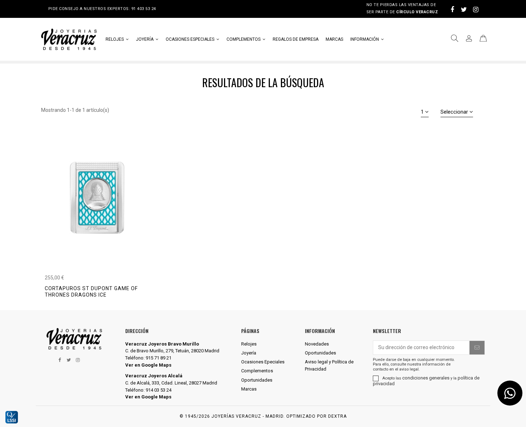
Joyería (248, 353)
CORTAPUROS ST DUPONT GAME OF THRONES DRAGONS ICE (91, 292)
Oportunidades (256, 380)
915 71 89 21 (158, 358)
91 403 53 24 (143, 8)
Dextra (337, 416)
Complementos (257, 370)
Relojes (249, 344)
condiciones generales (425, 378)
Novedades (317, 344)
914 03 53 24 (158, 390)
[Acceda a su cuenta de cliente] (469, 39)
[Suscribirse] (476, 347)
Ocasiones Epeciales (262, 361)
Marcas (249, 389)
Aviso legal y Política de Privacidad (329, 365)
